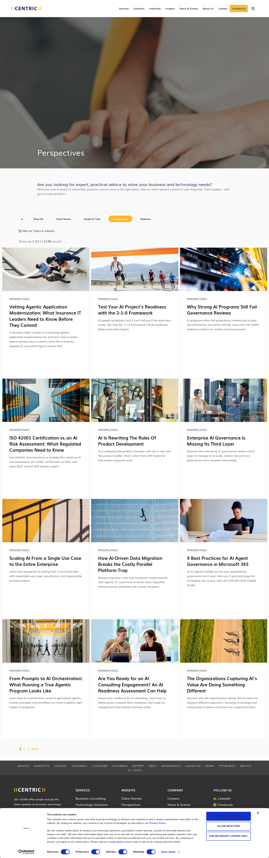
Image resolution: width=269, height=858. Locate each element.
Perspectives (120, 219)
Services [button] (124, 8)
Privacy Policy (157, 823)
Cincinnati (79, 766)
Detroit (138, 766)
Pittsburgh (227, 766)
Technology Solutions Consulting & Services (92, 806)
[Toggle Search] (253, 8)
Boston (23, 766)
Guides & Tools (92, 219)
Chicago (60, 766)
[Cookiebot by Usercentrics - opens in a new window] (26, 852)
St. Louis (134, 770)
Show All (38, 219)
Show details (168, 852)
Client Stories (63, 219)
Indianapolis (170, 766)
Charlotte (41, 766)
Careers (173, 798)
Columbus (120, 766)
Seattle (245, 766)
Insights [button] (170, 8)
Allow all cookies (228, 816)
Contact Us (238, 8)
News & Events (179, 804)
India (152, 766)
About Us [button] (208, 8)
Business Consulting (91, 798)
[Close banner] (258, 813)
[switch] (95, 851)
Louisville (193, 766)
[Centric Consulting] (26, 10)
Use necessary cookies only (228, 836)
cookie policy (116, 841)
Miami (209, 766)
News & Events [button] (189, 8)
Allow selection (228, 826)
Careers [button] (222, 8)
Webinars (145, 219)
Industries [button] (155, 8)
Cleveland (100, 766)
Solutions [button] (138, 8)
